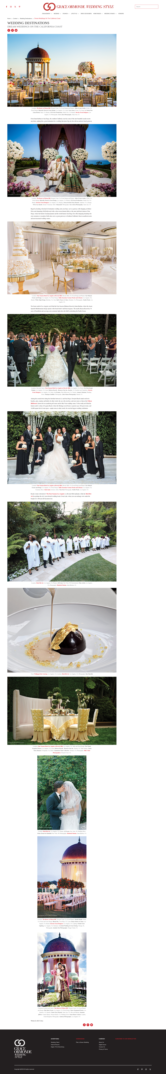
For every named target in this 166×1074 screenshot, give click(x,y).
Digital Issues (102, 1044)
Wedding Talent (55, 1042)
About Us (101, 1042)
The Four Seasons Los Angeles (55, 494)
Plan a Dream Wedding (82, 1042)
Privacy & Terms (103, 1049)
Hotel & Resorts (55, 1044)
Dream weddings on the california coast (34, 26)
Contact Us (102, 1047)
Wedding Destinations (28, 23)
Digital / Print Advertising (57, 1047)
